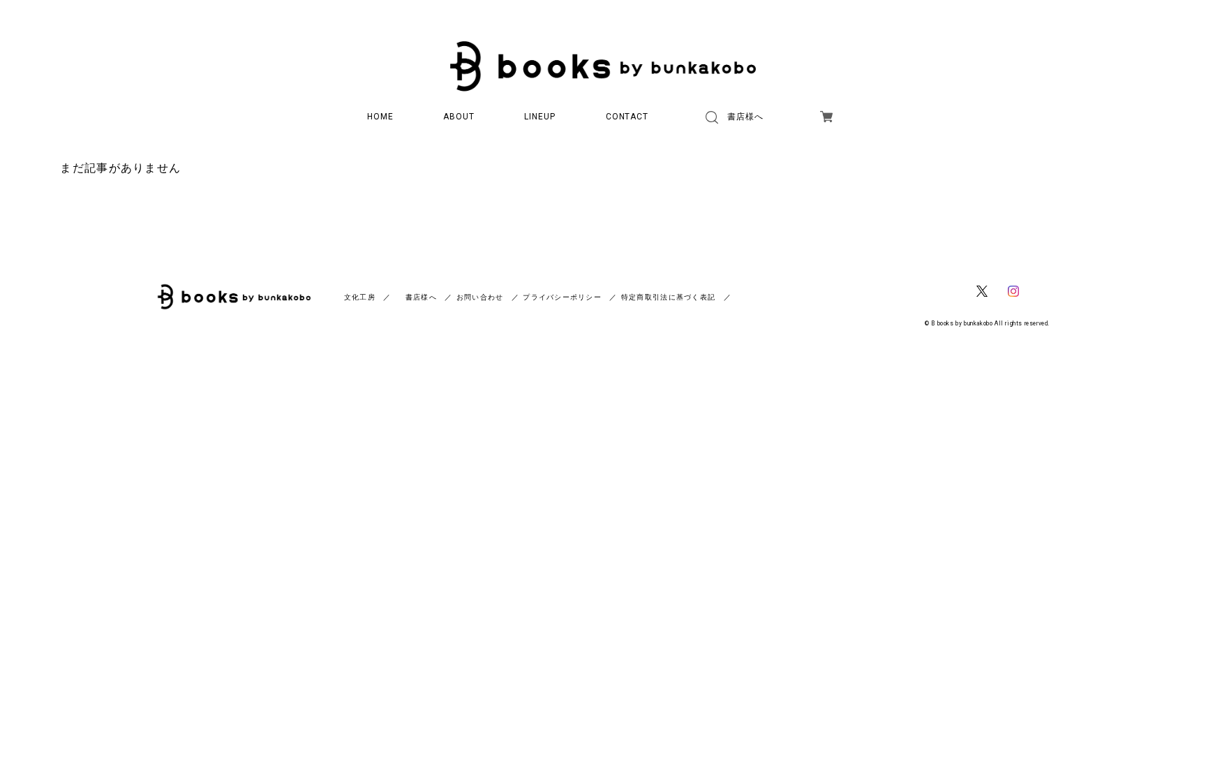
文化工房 (359, 297)
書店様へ (745, 117)
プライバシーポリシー (562, 297)
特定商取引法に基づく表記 (668, 297)
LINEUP (540, 117)
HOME (380, 117)
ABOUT (459, 117)
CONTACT (627, 117)
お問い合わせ (480, 297)
